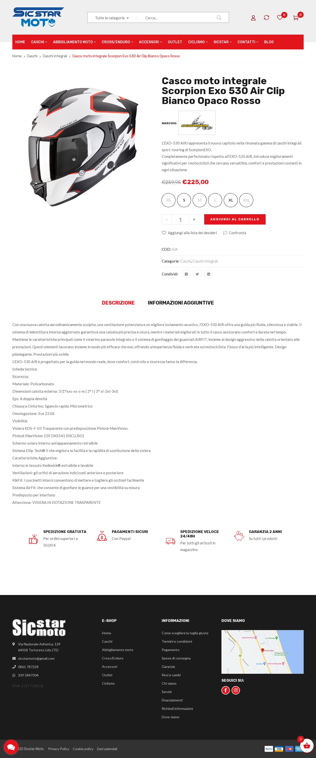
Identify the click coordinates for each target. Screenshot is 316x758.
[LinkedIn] (208, 274)
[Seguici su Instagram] (236, 690)
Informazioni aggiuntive (181, 303)
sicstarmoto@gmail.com (36, 658)
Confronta (237, 232)
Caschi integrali (55, 56)
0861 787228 (28, 667)
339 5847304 (28, 675)
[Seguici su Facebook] (225, 690)
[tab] (118, 303)
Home (17, 56)
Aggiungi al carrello (234, 219)
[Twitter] (197, 274)
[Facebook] (186, 274)
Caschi (32, 56)
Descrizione (118, 303)
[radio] (184, 200)
